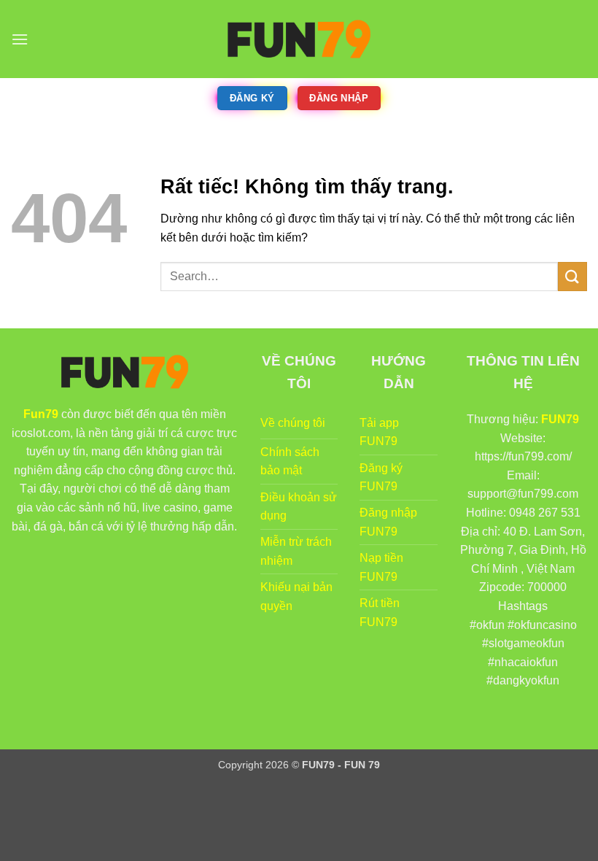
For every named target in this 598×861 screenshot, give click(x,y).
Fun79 (40, 414)
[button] (19, 39)
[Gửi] (572, 276)
